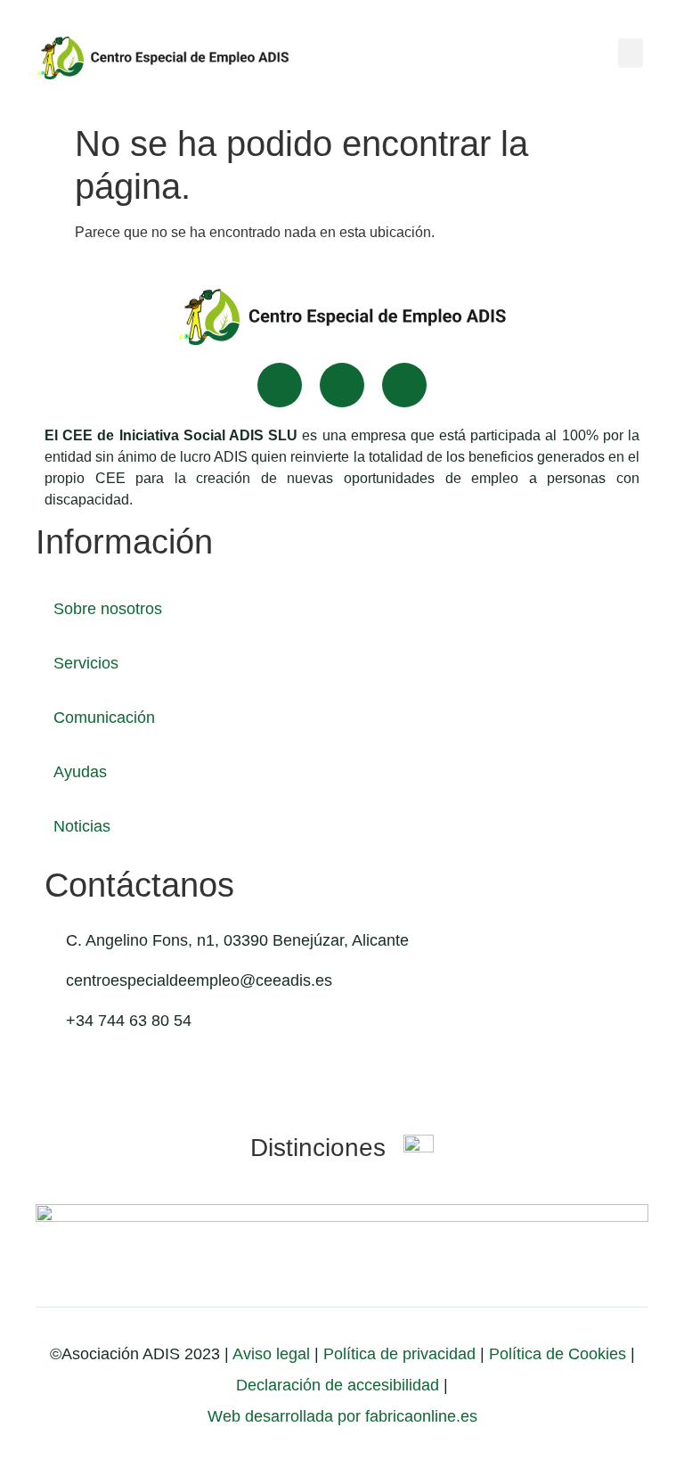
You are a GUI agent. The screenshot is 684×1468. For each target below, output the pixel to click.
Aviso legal (271, 1354)
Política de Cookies (557, 1354)
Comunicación (104, 717)
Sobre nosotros (107, 609)
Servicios (85, 663)
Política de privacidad (397, 1354)
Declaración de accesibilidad (337, 1385)
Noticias (81, 826)
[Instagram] (404, 385)
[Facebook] (279, 385)
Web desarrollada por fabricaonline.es (342, 1416)
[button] (630, 53)
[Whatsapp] (342, 385)
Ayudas (80, 772)
